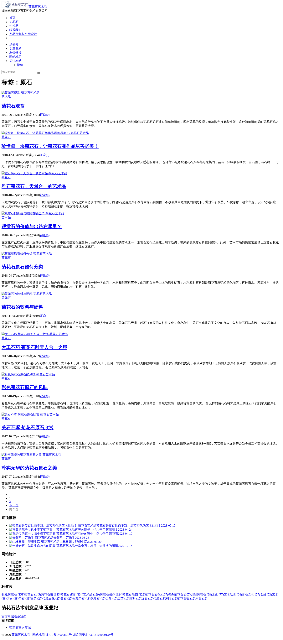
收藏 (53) (266, 594)
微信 (20, 64)
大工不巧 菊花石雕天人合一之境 (34, 347)
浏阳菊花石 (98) (201, 594)
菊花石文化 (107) (156, 594)
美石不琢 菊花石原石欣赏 (28, 427)
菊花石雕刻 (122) (133, 594)
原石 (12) (201, 598)
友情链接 (15, 52)
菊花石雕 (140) (50, 594)
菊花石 (13, 21)
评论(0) (44, 114)
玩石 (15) (147, 598)
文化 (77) (218, 594)
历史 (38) (12, 598)
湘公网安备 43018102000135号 (93, 634)
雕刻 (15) (135, 598)
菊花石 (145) (32, 594)
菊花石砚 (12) (186, 598)
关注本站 (15, 60)
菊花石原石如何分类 (22, 266)
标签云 (13, 44)
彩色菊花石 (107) (179, 594)
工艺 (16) (123, 598)
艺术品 (13, 26)
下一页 (13, 505)
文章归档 (15, 48)
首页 (12, 17)
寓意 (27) (36, 598)
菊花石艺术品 (37, 6)
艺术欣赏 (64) (233, 594)
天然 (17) (111, 598)
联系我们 (15, 30)
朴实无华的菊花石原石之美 (29, 467)
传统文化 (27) (51, 598)
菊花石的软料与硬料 (22, 307)
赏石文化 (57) (251, 594)
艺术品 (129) (91, 594)
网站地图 (15, 56)
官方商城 (8, 616)
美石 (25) (66, 598)
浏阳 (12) (171, 598)
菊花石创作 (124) (111, 594)
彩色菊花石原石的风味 (25, 387)
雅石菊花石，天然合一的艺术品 (34, 186)
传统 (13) (159, 598)
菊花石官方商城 (20, 627)
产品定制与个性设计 (23, 34)
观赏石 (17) (97, 598)
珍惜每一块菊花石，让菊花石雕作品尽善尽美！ (50, 146)
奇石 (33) (24, 598)
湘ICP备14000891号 (58, 634)
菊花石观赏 (13, 105)
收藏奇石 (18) (81, 598)
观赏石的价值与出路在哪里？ (32, 226)
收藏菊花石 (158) (13, 594)
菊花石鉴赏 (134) (71, 594)
